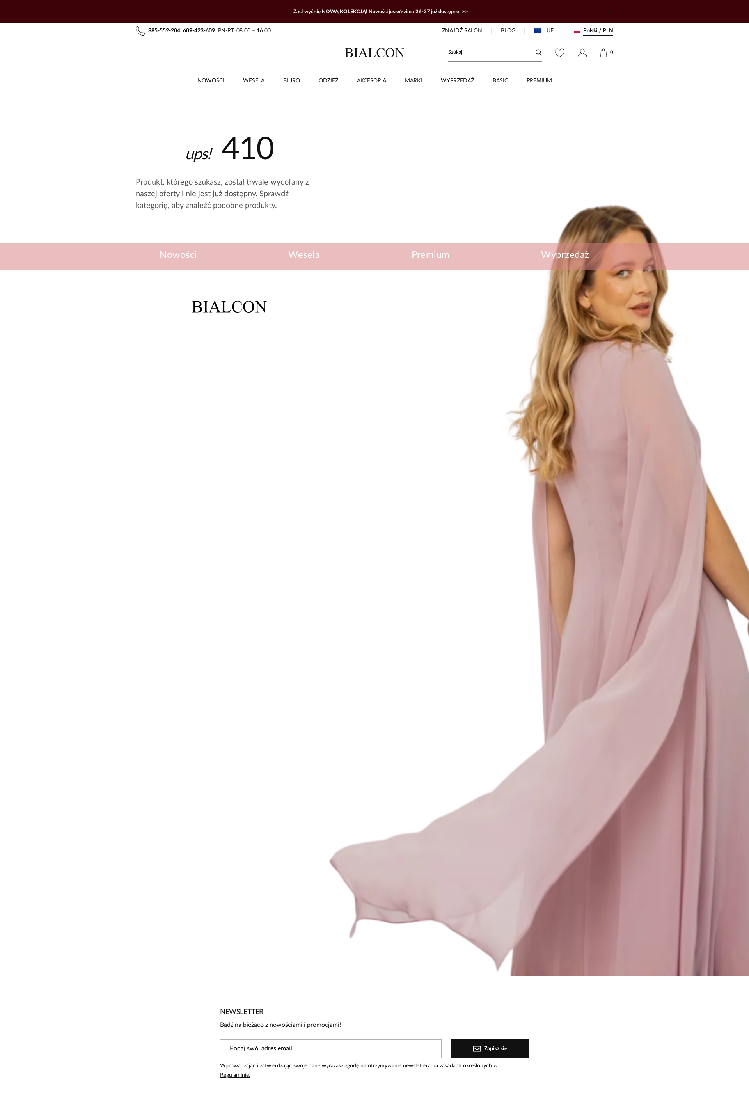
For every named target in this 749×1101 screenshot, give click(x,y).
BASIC (500, 80)
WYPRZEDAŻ (457, 80)
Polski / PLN (598, 31)
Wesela (304, 255)
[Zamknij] (608, 11)
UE (550, 31)
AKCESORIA (371, 80)
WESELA (253, 80)
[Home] (375, 52)
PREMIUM (539, 80)
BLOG (508, 31)
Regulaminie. (235, 1075)
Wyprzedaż (565, 255)
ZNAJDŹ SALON (462, 31)
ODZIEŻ (328, 80)
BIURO (291, 80)
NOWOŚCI (210, 80)
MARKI (413, 80)
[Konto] (582, 52)
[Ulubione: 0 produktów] (559, 52)
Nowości (178, 255)
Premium (431, 255)
